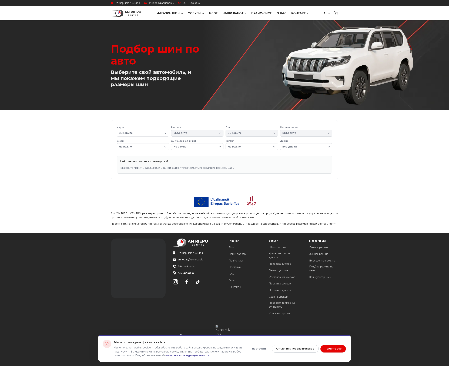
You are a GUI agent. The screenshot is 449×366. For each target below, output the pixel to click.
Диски (288, 144)
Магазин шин (168, 13)
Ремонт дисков (278, 270)
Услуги (194, 13)
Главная (234, 240)
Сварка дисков (278, 296)
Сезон (124, 144)
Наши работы (234, 13)
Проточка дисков (280, 290)
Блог (213, 13)
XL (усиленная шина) (183, 144)
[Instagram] (175, 282)
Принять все (333, 348)
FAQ (231, 273)
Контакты (300, 13)
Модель (179, 130)
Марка (125, 130)
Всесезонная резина (322, 260)
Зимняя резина (318, 254)
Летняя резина (318, 247)
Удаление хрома (279, 313)
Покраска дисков (280, 263)
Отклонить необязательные (295, 348)
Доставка (235, 267)
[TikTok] (198, 282)
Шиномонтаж (277, 247)
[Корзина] (336, 13)
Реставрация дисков (282, 277)
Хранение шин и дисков (279, 255)
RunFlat (233, 144)
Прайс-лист (261, 13)
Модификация (289, 130)
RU (325, 13)
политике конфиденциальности (187, 355)
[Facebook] (186, 282)
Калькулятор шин (320, 277)
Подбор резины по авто (321, 268)
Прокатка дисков (280, 283)
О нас (281, 13)
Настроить (259, 348)
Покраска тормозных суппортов (282, 304)
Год (234, 130)
